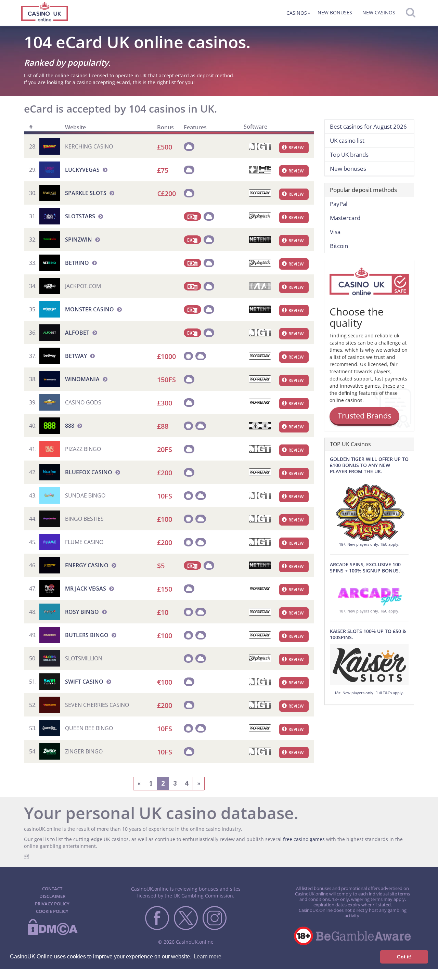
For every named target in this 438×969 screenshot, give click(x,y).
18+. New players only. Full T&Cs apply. (369, 692)
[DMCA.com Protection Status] (52, 934)
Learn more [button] (207, 956)
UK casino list (347, 140)
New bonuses (335, 12)
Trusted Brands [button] (364, 415)
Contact (52, 889)
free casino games (304, 839)
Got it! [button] (404, 956)
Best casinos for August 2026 (368, 126)
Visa (335, 232)
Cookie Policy (52, 911)
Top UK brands (349, 154)
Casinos (296, 13)
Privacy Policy (52, 904)
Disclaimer (52, 896)
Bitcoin (339, 246)
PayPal (338, 204)
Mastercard (345, 218)
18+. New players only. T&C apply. (369, 544)
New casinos (378, 12)
